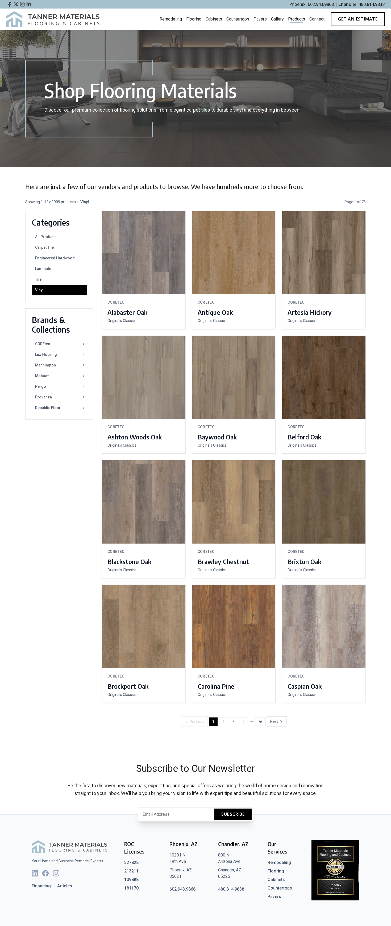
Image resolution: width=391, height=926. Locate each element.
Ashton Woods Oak (134, 437)
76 (260, 722)
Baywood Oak (217, 437)
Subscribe (233, 814)
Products (296, 19)
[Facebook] (45, 873)
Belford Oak (304, 437)
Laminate (43, 269)
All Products (46, 237)
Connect (317, 19)
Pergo (40, 386)
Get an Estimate (358, 19)
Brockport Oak (127, 686)
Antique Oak (215, 312)
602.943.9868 (182, 889)
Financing (41, 885)
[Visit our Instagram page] (22, 4)
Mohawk (42, 376)
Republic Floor (48, 408)
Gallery (277, 19)
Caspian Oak (305, 686)
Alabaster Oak (127, 312)
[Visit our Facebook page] (9, 4)
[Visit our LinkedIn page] (29, 4)
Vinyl (39, 290)
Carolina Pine (216, 686)
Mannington (45, 365)
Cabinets (214, 19)
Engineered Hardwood (55, 258)
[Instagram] (56, 873)
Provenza (43, 397)
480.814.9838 (231, 889)
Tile (38, 279)
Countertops (237, 19)
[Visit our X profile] (16, 4)
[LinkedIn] (35, 873)
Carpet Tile (44, 247)
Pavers (260, 19)
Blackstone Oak (129, 561)
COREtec (42, 344)
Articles (64, 885)
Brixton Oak (304, 561)
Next (274, 721)
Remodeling (171, 19)
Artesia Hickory (310, 312)
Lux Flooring (46, 354)
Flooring (193, 19)
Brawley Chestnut (223, 561)
